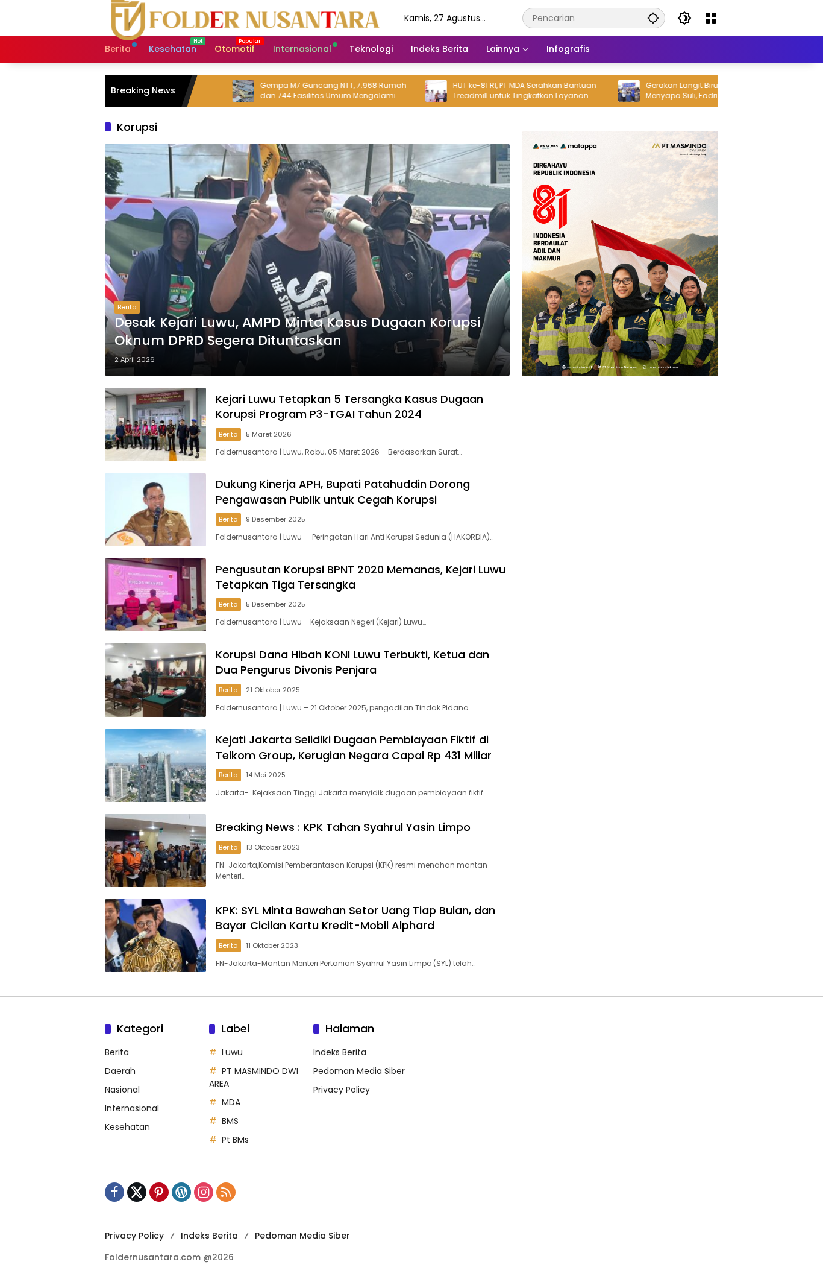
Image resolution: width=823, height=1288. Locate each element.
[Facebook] (114, 1192)
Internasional (132, 1108)
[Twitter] (136, 1192)
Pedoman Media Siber (359, 1071)
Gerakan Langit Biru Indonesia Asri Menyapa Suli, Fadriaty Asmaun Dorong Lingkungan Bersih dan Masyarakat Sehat (679, 91)
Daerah (120, 1071)
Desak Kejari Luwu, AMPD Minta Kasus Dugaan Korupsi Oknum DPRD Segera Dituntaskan (297, 332)
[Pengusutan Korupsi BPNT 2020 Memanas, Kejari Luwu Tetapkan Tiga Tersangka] (155, 594)
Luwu (232, 1052)
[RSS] (226, 1192)
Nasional (122, 1090)
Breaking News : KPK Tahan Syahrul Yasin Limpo (343, 827)
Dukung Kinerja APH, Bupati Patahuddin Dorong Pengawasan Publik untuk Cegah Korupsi (343, 491)
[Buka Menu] (711, 18)
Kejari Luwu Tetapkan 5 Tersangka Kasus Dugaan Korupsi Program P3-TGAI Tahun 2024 (349, 406)
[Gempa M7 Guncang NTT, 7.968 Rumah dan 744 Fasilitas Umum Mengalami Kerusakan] (203, 91)
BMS (230, 1121)
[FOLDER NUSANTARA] (242, 17)
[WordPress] (181, 1192)
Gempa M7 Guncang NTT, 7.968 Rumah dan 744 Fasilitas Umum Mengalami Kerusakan (294, 91)
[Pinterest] (159, 1192)
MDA (231, 1102)
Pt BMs (235, 1140)
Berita (127, 307)
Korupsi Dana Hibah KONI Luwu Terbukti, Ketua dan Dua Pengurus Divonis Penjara (352, 662)
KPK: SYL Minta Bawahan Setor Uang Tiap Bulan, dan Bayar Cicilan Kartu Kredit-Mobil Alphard (355, 918)
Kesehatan (127, 1127)
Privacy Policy (341, 1090)
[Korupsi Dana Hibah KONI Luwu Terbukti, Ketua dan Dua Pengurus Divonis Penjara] (155, 679)
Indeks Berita (339, 1052)
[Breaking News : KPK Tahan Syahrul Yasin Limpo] (155, 850)
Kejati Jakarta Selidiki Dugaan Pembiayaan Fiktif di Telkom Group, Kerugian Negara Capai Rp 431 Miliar (354, 747)
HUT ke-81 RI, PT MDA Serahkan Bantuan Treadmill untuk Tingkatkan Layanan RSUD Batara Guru (485, 91)
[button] (653, 18)
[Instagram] (203, 1192)
